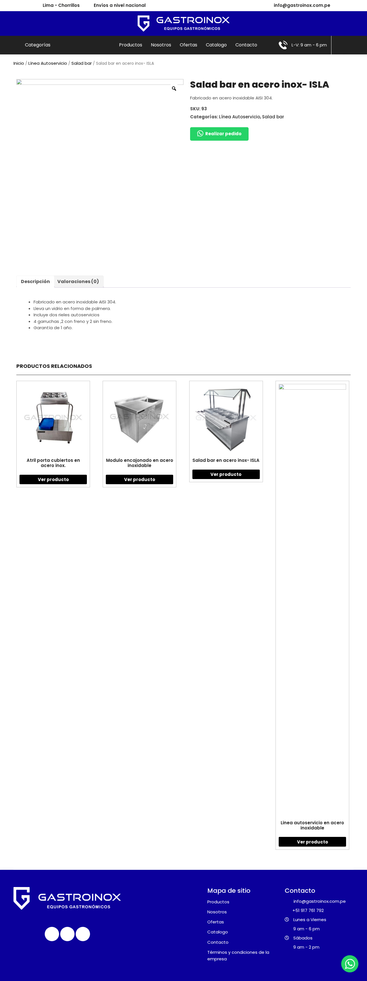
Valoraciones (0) (78, 281)
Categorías (38, 45)
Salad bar (81, 63)
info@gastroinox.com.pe (302, 5)
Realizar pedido (223, 134)
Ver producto (53, 479)
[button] (219, 134)
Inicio (18, 63)
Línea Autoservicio (47, 63)
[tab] (35, 282)
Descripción (35, 281)
